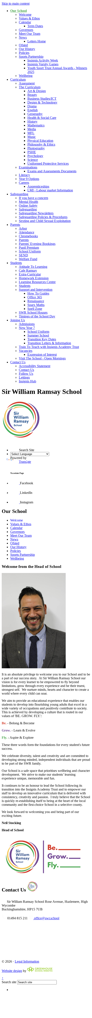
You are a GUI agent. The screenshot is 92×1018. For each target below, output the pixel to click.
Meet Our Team (29, 33)
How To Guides (38, 293)
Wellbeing (26, 75)
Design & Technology (42, 102)
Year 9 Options (29, 179)
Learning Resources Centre (37, 282)
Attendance (26, 232)
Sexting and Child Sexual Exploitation (45, 221)
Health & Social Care (41, 117)
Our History (27, 49)
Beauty (32, 95)
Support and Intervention (35, 289)
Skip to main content (16, 3)
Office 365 (34, 297)
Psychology (35, 156)
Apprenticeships (38, 186)
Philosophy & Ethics (41, 144)
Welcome (25, 14)
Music (31, 137)
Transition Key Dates (41, 339)
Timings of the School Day (37, 316)
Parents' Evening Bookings (37, 244)
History (32, 121)
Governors (26, 30)
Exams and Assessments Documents (51, 171)
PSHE (31, 152)
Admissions (27, 324)
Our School (18, 11)
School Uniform (30, 251)
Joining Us (17, 320)
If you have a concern (33, 198)
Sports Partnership (31, 56)
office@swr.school (46, 918)
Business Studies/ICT (41, 98)
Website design (12, 971)
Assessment (27, 83)
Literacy (24, 175)
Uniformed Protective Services (48, 163)
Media (31, 129)
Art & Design (36, 91)
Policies (24, 53)
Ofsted (23, 45)
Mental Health (28, 202)
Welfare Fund (28, 259)
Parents (15, 224)
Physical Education (40, 140)
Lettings (24, 377)
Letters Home (36, 41)
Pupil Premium (29, 247)
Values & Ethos (29, 18)
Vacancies (25, 350)
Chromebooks (28, 236)
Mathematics (36, 125)
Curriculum (18, 79)
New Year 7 (27, 328)
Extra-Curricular (30, 274)
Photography (36, 148)
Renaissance (35, 301)
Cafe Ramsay (28, 270)
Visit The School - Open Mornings (42, 358)
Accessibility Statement (34, 366)
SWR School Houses (33, 312)
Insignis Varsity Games (42, 64)
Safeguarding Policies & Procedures (43, 217)
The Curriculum (29, 87)
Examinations (28, 167)
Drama (32, 106)
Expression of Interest (42, 354)
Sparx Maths (36, 305)
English (32, 110)
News (23, 37)
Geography (35, 114)
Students (16, 263)
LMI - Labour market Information (50, 190)
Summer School (38, 335)
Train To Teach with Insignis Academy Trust (49, 347)
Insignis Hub (27, 381)
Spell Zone (34, 308)
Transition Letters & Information (49, 343)
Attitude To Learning (33, 266)
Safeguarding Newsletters (36, 213)
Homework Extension (34, 278)
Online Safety (28, 205)
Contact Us (17, 362)
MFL (30, 133)
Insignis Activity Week (42, 60)
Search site (9, 982)
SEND (23, 255)
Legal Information (27, 961)
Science (32, 159)
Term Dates (35, 26)
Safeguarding (19, 194)
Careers (24, 182)
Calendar (25, 22)
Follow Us (26, 373)
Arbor (23, 228)
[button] (10, 442)
